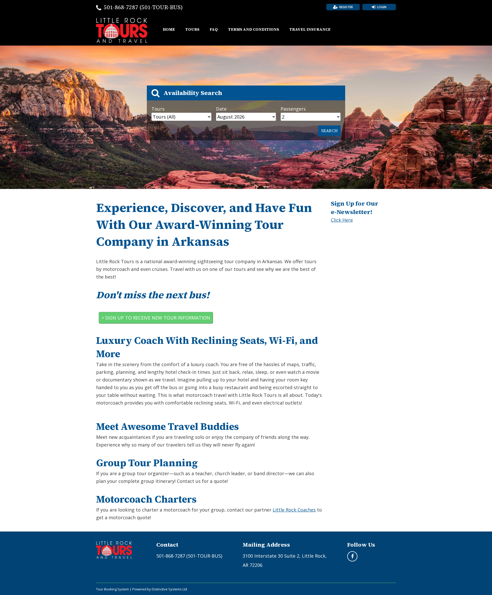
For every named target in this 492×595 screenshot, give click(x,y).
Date (221, 109)
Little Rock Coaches (294, 510)
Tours (192, 29)
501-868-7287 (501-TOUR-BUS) (143, 7)
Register (346, 7)
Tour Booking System (112, 589)
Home (169, 29)
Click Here (342, 220)
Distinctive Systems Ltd (169, 589)
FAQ (214, 29)
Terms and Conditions (253, 29)
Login (381, 7)
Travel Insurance (310, 29)
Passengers (293, 109)
